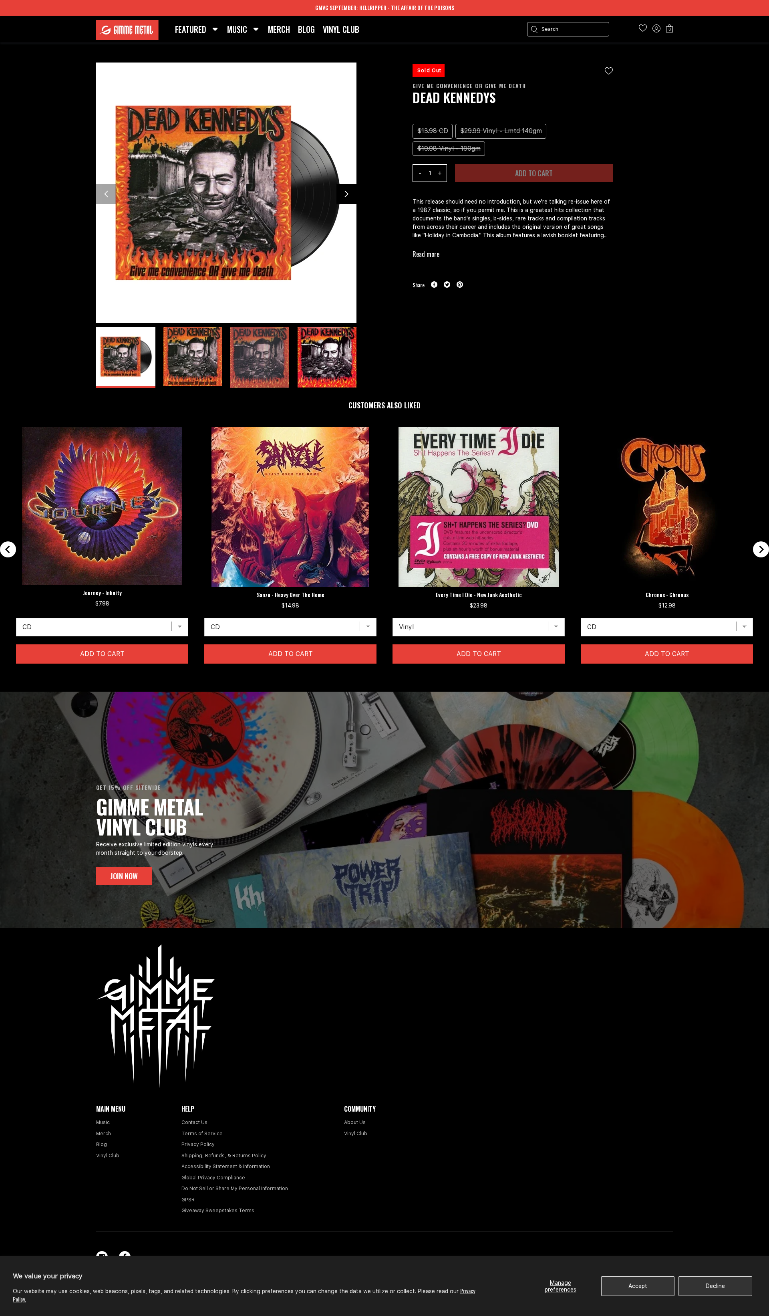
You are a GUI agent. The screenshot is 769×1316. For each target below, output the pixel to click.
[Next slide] (761, 549)
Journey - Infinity (102, 592)
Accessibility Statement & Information (225, 1166)
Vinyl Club (107, 1156)
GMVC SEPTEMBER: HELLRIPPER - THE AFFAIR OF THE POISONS (384, 7)
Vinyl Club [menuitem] (341, 29)
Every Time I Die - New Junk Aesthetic (479, 594)
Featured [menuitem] (190, 29)
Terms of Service (202, 1133)
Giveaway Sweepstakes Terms (217, 1210)
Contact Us (194, 1122)
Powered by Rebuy (384, 686)
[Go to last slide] (8, 549)
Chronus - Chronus (667, 594)
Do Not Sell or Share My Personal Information (234, 1188)
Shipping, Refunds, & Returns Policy (223, 1156)
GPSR (188, 1200)
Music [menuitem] (237, 29)
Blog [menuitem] (306, 29)
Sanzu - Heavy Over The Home (290, 594)
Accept (637, 1286)
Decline (715, 1286)
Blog (101, 1144)
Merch (103, 1133)
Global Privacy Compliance (213, 1178)
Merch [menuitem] (279, 29)
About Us (355, 1122)
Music (103, 1122)
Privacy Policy (198, 1144)
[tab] (377, 676)
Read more (426, 254)
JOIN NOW (124, 876)
